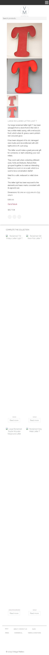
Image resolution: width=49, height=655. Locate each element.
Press (7, 633)
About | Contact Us (20, 629)
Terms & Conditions (34, 633)
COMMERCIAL (18, 633)
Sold (6, 628)
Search (42, 19)
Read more (14, 420)
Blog (34, 629)
